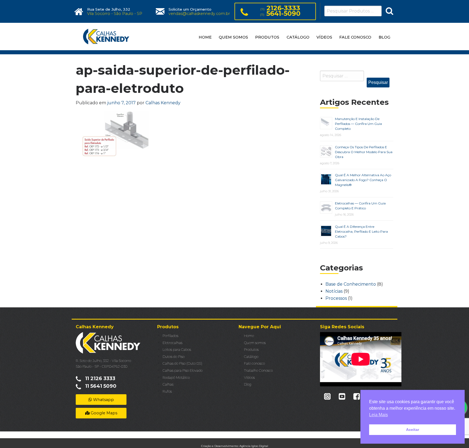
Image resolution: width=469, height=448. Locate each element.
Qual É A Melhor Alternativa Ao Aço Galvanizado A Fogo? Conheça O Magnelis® (363, 180)
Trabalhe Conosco (258, 370)
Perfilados (170, 336)
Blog (247, 384)
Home (249, 336)
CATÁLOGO (298, 37)
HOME (205, 37)
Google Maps (103, 413)
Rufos (167, 391)
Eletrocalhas (172, 343)
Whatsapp (103, 399)
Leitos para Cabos (177, 350)
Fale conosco (254, 363)
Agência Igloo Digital (253, 446)
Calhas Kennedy (162, 102)
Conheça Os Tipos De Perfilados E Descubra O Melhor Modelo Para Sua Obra (363, 152)
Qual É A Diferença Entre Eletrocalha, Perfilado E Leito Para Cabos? (361, 231)
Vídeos (249, 378)
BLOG (384, 37)
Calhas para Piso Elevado (182, 370)
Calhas (168, 384)
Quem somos (255, 343)
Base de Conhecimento (350, 284)
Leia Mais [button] (378, 414)
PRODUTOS (267, 37)
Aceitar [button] (412, 429)
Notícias (334, 291)
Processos (336, 298)
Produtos (251, 350)
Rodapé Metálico (176, 378)
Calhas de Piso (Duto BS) (182, 363)
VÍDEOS (324, 37)
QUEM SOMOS (233, 37)
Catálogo (251, 357)
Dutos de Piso (174, 357)
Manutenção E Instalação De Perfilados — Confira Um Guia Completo (358, 124)
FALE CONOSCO (355, 37)
